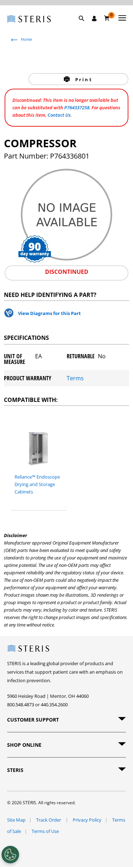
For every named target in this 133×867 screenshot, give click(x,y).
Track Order (49, 820)
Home (26, 39)
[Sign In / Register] (94, 18)
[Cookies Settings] (10, 854)
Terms (75, 378)
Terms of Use (45, 831)
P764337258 (76, 107)
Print (83, 79)
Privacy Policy (87, 820)
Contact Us (59, 115)
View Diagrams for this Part (49, 313)
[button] (85, 26)
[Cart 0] (107, 18)
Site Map (16, 820)
